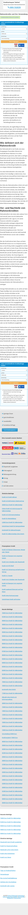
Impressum (21, 895)
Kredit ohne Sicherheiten (7, 853)
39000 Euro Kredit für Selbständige (12, 757)
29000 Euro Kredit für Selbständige (12, 795)
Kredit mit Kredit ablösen (9, 497)
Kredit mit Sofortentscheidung (11, 515)
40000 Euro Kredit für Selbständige (12, 741)
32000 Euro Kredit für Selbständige (12, 783)
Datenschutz (17, 898)
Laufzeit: (2, 31)
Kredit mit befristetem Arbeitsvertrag (13, 501)
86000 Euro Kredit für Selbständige (12, 655)
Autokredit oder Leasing (7, 886)
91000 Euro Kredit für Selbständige (12, 617)
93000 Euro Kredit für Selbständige (12, 636)
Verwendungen (4, 874)
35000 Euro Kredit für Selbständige (12, 772)
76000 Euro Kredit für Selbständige (12, 613)
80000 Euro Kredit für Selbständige (12, 678)
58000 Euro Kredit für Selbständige (12, 799)
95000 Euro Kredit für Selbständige (12, 632)
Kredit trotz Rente (5, 857)
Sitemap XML (21, 897)
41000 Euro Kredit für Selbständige (12, 753)
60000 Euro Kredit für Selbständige (12, 726)
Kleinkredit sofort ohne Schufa (9, 850)
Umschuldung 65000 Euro (9, 734)
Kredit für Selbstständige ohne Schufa (13, 534)
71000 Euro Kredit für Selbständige (12, 718)
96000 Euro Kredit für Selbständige (12, 628)
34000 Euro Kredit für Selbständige (12, 780)
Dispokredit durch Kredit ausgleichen (11, 842)
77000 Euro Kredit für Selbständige (12, 693)
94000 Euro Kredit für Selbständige (12, 624)
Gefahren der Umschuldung (8, 882)
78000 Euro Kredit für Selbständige (12, 686)
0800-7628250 (15, 7)
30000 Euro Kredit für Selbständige (12, 505)
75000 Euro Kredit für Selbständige (12, 707)
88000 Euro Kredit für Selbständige (12, 647)
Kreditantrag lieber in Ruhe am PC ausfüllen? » (10, 17)
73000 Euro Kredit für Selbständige (12, 730)
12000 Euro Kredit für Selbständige (12, 522)
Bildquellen (10, 898)
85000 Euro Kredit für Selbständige (12, 659)
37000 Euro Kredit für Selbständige (12, 764)
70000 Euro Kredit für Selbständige (12, 722)
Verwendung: (3, 36)
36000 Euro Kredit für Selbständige (12, 768)
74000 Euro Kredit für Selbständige (12, 711)
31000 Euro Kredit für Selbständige (12, 791)
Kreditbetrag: (3, 26)
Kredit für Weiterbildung (9, 518)
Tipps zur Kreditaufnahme (7, 870)
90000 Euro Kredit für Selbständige (12, 620)
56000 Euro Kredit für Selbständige (12, 803)
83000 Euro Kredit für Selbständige (12, 666)
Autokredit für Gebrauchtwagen (11, 530)
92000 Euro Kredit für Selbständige (12, 640)
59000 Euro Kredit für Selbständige (12, 745)
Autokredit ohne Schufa (9, 689)
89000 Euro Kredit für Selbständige (12, 643)
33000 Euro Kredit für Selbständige (12, 776)
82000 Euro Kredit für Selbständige (12, 670)
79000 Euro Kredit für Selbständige (12, 682)
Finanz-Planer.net (12, 895)
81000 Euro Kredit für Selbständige (12, 674)
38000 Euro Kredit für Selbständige (12, 760)
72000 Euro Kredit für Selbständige (12, 715)
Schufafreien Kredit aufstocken (11, 599)
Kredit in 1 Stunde (7, 576)
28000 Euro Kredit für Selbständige (12, 703)
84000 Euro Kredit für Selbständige (12, 663)
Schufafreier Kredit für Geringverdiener (13, 526)
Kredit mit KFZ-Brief (8, 566)
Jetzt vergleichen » (14, 41)
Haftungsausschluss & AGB (10, 897)
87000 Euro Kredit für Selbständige (12, 651)
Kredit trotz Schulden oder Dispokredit (13, 562)
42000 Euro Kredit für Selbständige (12, 749)
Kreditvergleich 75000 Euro (10, 737)
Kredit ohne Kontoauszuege (10, 595)
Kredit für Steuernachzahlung (8, 846)
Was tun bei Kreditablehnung (8, 878)
